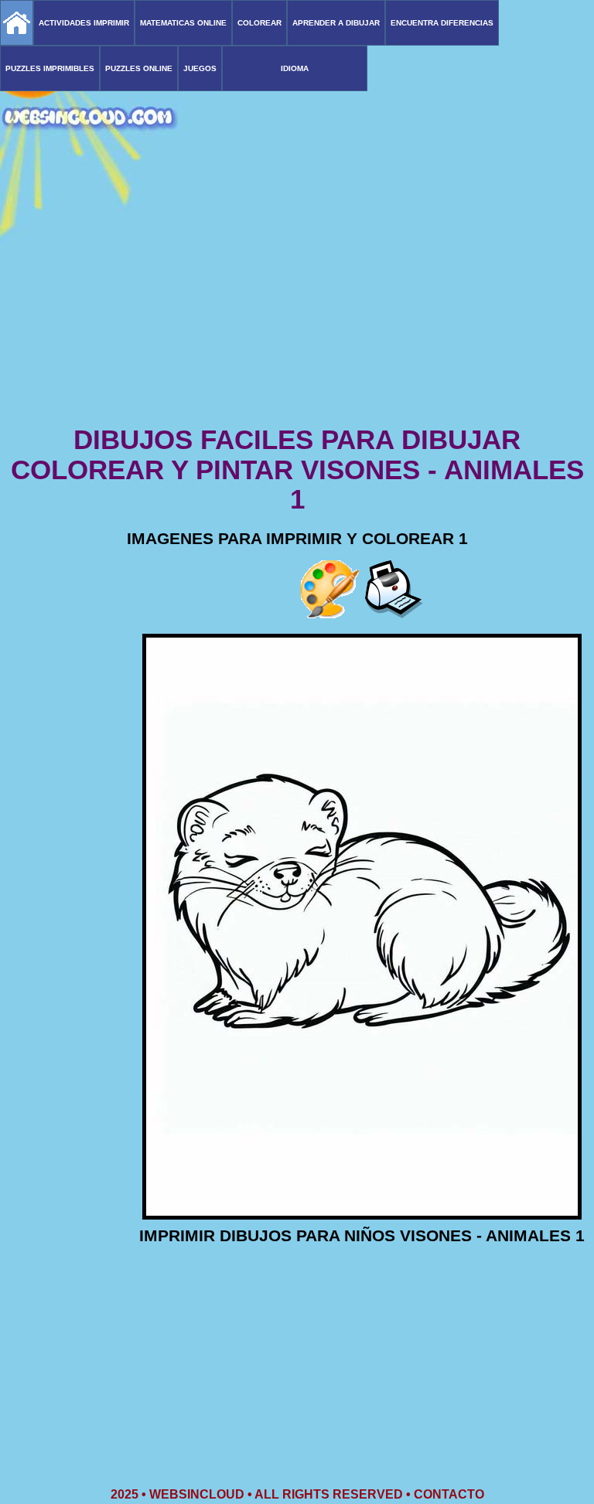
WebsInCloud (196, 1494)
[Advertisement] (297, 301)
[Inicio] (16, 23)
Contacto (449, 1494)
